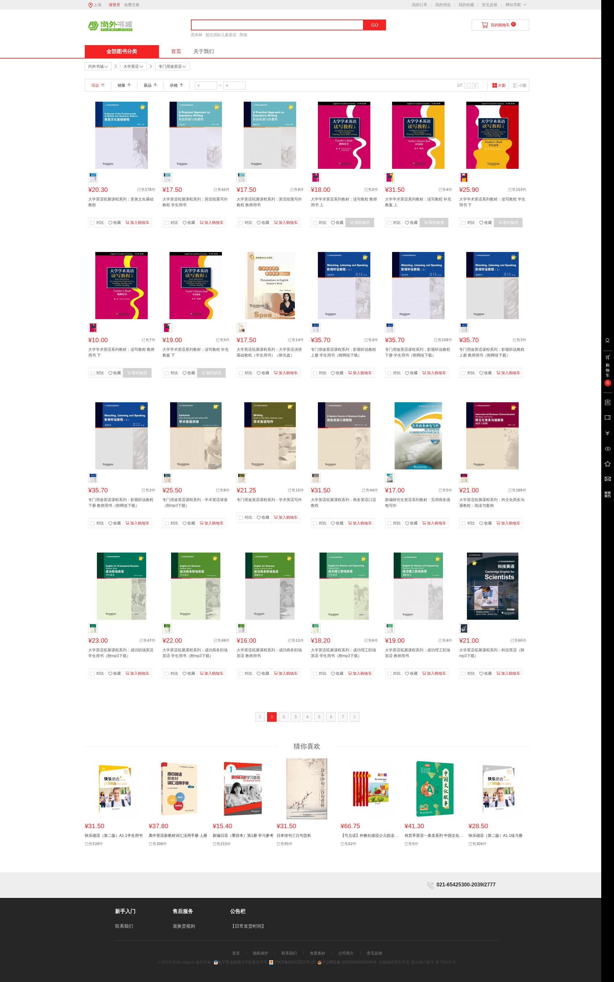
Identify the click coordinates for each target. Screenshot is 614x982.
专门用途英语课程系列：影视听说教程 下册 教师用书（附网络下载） (121, 503)
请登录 (114, 5)
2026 (176, 962)
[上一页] (467, 85)
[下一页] (475, 85)
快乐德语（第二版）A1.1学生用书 (114, 835)
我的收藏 (466, 5)
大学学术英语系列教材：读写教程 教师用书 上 (344, 202)
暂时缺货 (362, 222)
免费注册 (131, 5)
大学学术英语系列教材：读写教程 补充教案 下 (195, 352)
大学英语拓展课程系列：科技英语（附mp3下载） (491, 653)
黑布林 (196, 35)
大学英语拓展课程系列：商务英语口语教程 (343, 503)
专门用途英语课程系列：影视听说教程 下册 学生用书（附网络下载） (417, 352)
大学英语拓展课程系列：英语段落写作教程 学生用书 (195, 202)
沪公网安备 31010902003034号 (349, 962)
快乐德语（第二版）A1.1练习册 (495, 835)
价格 (174, 85)
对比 (100, 222)
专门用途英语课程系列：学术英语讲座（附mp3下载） (195, 503)
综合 (95, 85)
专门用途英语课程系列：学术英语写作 (269, 500)
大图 (502, 85)
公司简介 (346, 953)
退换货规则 (184, 926)
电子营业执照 (229, 962)
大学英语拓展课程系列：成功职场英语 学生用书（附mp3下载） (121, 653)
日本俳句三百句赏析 (294, 835)
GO (374, 24)
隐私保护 (260, 953)
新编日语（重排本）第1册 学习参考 (243, 835)
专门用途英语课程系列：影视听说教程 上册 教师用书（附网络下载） (491, 352)
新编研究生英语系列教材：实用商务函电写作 (417, 503)
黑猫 (243, 35)
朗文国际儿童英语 (221, 35)
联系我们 (124, 926)
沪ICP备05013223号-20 (295, 962)
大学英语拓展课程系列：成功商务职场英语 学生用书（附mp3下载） (195, 653)
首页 (176, 51)
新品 (148, 85)
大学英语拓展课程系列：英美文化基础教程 (121, 202)
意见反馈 (489, 5)
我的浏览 (443, 5)
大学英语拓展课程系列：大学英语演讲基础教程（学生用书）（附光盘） (269, 352)
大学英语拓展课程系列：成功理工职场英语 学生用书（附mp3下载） (343, 653)
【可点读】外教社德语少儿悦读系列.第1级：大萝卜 (371, 835)
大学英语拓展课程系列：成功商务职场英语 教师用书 (269, 653)
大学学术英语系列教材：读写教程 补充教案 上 (418, 202)
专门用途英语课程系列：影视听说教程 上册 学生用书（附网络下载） (343, 352)
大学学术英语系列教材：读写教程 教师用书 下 (121, 352)
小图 (522, 85)
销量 (121, 85)
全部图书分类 (121, 51)
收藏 (117, 222)
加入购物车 (139, 222)
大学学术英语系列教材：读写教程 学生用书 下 (492, 202)
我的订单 (419, 5)
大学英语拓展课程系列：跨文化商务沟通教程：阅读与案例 (491, 503)
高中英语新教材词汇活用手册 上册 (178, 835)
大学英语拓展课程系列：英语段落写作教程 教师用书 (269, 202)
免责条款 (317, 953)
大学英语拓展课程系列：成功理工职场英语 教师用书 (417, 653)
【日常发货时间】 (248, 926)
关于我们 (203, 51)
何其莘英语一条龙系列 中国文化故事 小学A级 (435, 835)
